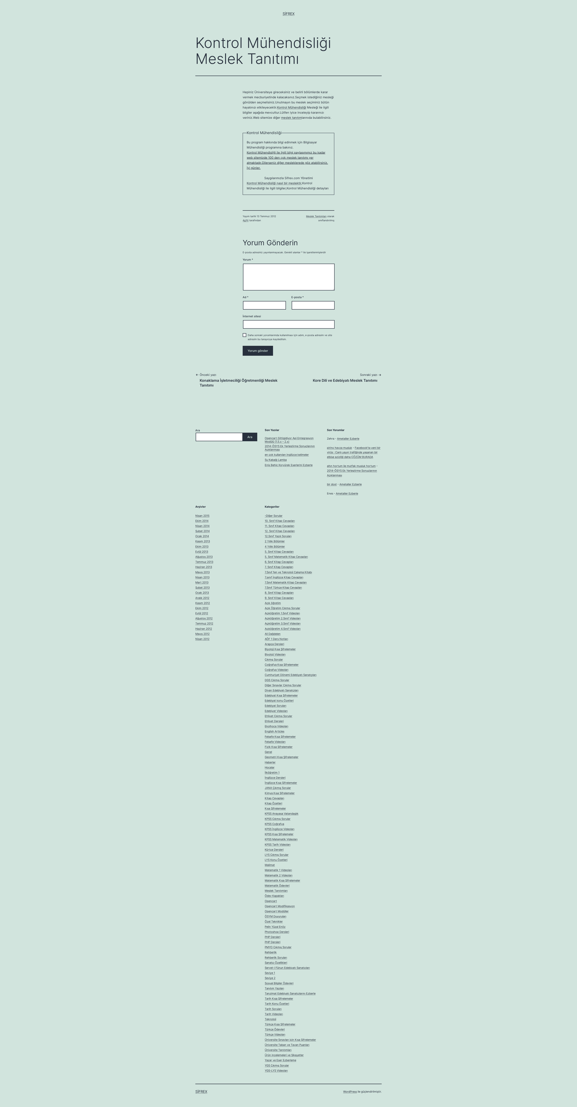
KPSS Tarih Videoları (277, 844)
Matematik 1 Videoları (278, 870)
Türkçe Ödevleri (275, 1029)
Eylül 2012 (201, 613)
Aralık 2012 (202, 597)
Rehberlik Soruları (276, 957)
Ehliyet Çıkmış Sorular (278, 716)
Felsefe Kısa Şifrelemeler (280, 736)
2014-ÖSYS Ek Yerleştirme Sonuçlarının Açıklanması (290, 448)
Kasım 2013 (202, 541)
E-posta (297, 297)
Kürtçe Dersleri (274, 849)
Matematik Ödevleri (277, 885)
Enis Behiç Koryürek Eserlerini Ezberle (289, 465)
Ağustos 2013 (204, 556)
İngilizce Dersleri (275, 777)
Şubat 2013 (202, 587)
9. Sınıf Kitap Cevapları (279, 597)
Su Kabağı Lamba (276, 459)
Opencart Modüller (277, 911)
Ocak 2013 (202, 592)
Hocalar (270, 767)
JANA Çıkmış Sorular (278, 787)
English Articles (274, 731)
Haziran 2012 (203, 628)
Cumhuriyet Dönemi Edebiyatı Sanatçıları (290, 674)
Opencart (271, 901)
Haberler (270, 762)
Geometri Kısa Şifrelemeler (281, 757)
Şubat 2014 (202, 531)
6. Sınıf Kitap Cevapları (279, 561)
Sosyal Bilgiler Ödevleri (279, 983)
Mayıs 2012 (202, 633)
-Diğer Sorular (273, 515)
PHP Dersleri (272, 937)
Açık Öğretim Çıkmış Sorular (282, 608)
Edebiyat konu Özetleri (279, 700)
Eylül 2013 (201, 551)
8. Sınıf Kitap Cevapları (279, 592)
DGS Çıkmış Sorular (277, 680)
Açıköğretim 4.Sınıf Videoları (283, 628)
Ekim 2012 (201, 608)
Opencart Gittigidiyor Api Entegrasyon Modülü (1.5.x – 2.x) (289, 440)
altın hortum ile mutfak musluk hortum (351, 466)
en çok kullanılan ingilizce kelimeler (287, 454)
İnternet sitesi (252, 316)
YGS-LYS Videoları (276, 1070)
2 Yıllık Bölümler (275, 541)
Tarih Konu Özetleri (277, 1003)
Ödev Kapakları (274, 895)
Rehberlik (271, 952)
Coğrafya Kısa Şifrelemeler (282, 664)
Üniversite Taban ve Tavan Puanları (287, 1044)
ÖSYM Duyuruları (275, 916)
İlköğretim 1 (272, 772)
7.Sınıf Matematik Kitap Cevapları (286, 582)
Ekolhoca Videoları (276, 726)
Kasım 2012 (202, 603)
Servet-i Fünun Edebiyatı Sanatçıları (287, 967)
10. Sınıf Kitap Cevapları (280, 520)
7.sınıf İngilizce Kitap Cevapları (284, 577)
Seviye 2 (270, 978)
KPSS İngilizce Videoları (279, 829)
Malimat (270, 865)
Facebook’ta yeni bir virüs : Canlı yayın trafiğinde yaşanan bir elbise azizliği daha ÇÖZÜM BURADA (353, 452)
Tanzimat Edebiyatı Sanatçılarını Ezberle (290, 993)
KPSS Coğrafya (274, 824)
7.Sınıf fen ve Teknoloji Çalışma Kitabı (288, 572)
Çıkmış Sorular (274, 659)
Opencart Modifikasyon (280, 906)
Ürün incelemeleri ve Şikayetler (284, 1055)
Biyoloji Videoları (275, 654)
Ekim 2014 (202, 520)
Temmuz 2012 (204, 623)
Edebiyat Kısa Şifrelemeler (281, 695)
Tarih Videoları (274, 1014)
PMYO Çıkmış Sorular (278, 947)
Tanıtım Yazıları (274, 988)
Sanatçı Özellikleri (276, 962)
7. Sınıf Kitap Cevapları (279, 567)
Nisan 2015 (202, 515)
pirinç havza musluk (339, 447)
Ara (197, 430)
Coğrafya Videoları (276, 669)
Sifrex (289, 14)
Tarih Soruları (273, 1009)
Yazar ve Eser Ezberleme (280, 1060)
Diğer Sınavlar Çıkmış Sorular (283, 685)
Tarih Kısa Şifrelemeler (279, 998)
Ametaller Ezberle (348, 438)
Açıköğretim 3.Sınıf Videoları (283, 623)
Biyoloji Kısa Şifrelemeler (280, 649)
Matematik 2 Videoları (278, 875)
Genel (268, 752)
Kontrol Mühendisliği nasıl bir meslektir (274, 183)
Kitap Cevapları (274, 798)
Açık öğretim (273, 603)
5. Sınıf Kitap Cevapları (279, 551)
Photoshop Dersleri (277, 931)
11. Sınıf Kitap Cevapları (279, 526)
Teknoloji (270, 1019)
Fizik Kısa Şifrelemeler (279, 746)
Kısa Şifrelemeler (275, 808)
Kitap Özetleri (273, 803)
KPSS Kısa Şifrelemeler (279, 834)
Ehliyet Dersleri (274, 721)
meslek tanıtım (291, 117)
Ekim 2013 (201, 546)
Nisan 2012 (202, 639)
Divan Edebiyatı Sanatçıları (281, 690)
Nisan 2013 (202, 577)
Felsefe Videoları (275, 741)
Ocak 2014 (202, 536)
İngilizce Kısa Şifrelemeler (281, 782)
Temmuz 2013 (204, 561)
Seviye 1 (270, 972)
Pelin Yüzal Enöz (275, 926)
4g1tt (246, 220)
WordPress (350, 1091)
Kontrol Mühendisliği (291, 107)
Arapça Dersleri (274, 644)
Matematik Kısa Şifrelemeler (282, 880)
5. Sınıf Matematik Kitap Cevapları (286, 556)
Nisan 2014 (202, 526)
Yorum (248, 259)
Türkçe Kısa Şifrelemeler (280, 1024)
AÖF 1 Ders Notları (276, 639)
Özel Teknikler (274, 921)
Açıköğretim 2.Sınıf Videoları (283, 618)
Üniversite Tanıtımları (278, 1050)
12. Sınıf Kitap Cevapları (280, 531)
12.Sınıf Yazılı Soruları (278, 536)
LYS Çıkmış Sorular (276, 854)
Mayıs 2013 (202, 572)
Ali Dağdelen (273, 633)
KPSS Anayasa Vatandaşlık (281, 813)
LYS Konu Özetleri (276, 859)
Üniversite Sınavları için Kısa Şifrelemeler (290, 1039)
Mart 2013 (201, 582)
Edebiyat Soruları (275, 705)
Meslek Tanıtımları (316, 216)
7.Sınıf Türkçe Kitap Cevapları (283, 587)
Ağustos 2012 (204, 618)
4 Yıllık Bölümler (275, 546)
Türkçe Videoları (275, 1034)
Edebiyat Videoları (276, 711)
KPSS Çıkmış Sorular (277, 818)
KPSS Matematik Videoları (281, 839)
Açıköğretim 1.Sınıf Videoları (282, 613)
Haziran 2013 (203, 567)
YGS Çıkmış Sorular (277, 1065)
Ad (245, 297)
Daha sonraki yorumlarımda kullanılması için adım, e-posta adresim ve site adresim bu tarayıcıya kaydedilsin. (290, 337)
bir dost (332, 484)
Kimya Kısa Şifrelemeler (280, 793)
